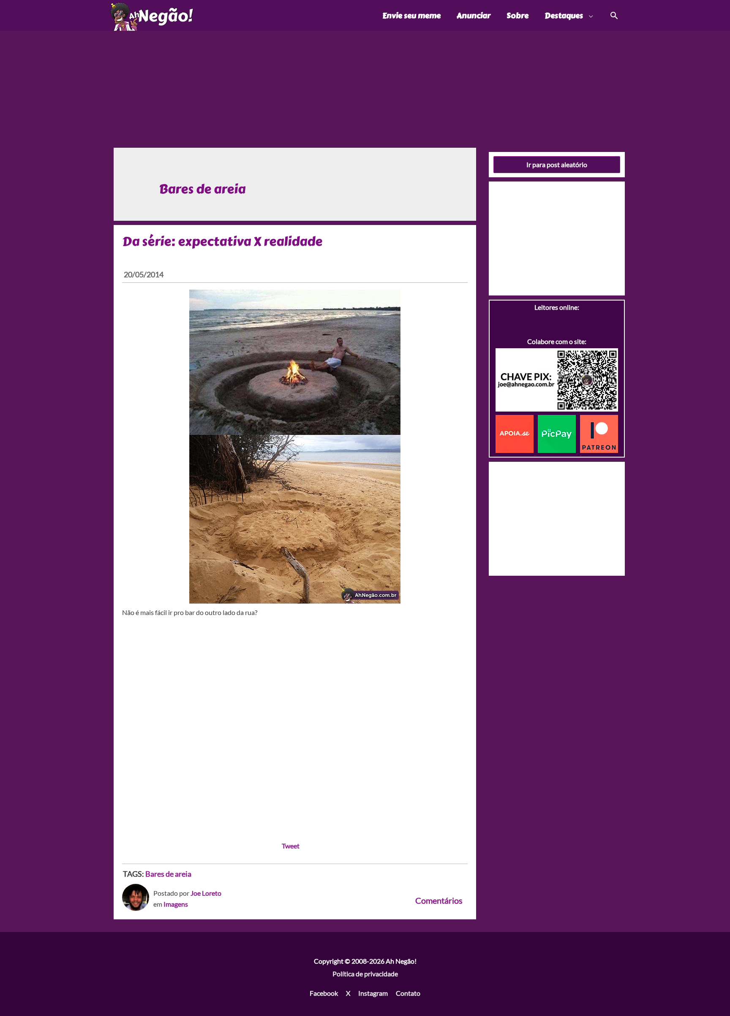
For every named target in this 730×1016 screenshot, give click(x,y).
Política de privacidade (365, 974)
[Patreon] (599, 433)
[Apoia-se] (517, 433)
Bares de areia (168, 873)
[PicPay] (559, 433)
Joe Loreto (206, 893)
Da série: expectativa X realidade (222, 241)
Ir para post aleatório (556, 164)
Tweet (291, 846)
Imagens (175, 904)
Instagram (373, 993)
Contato (408, 993)
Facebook (324, 993)
